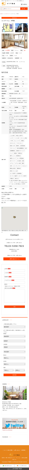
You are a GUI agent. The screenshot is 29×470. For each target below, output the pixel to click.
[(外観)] (21, 32)
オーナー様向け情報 (8, 450)
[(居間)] (14, 48)
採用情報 (23, 450)
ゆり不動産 (8, 461)
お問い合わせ (17, 450)
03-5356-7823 (17, 469)
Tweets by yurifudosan (7, 430)
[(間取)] (8, 32)
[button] (14, 217)
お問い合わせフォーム (14, 259)
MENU (25, 4)
